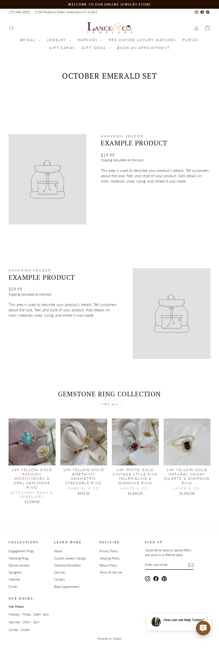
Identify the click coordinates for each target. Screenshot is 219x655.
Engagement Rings (21, 551)
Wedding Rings (19, 558)
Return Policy (108, 565)
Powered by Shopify (109, 638)
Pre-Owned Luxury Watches (142, 40)
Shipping (106, 160)
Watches (88, 40)
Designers (15, 572)
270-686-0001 (19, 12)
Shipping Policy (109, 558)
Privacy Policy (108, 551)
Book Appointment (66, 586)
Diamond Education (67, 565)
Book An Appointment (143, 48)
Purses (190, 40)
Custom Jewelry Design (70, 558)
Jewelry (57, 40)
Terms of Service (110, 572)
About (58, 551)
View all (109, 404)
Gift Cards (62, 48)
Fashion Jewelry (19, 565)
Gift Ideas (95, 48)
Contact (59, 579)
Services (59, 572)
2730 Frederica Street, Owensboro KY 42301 (66, 12)
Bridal (28, 40)
